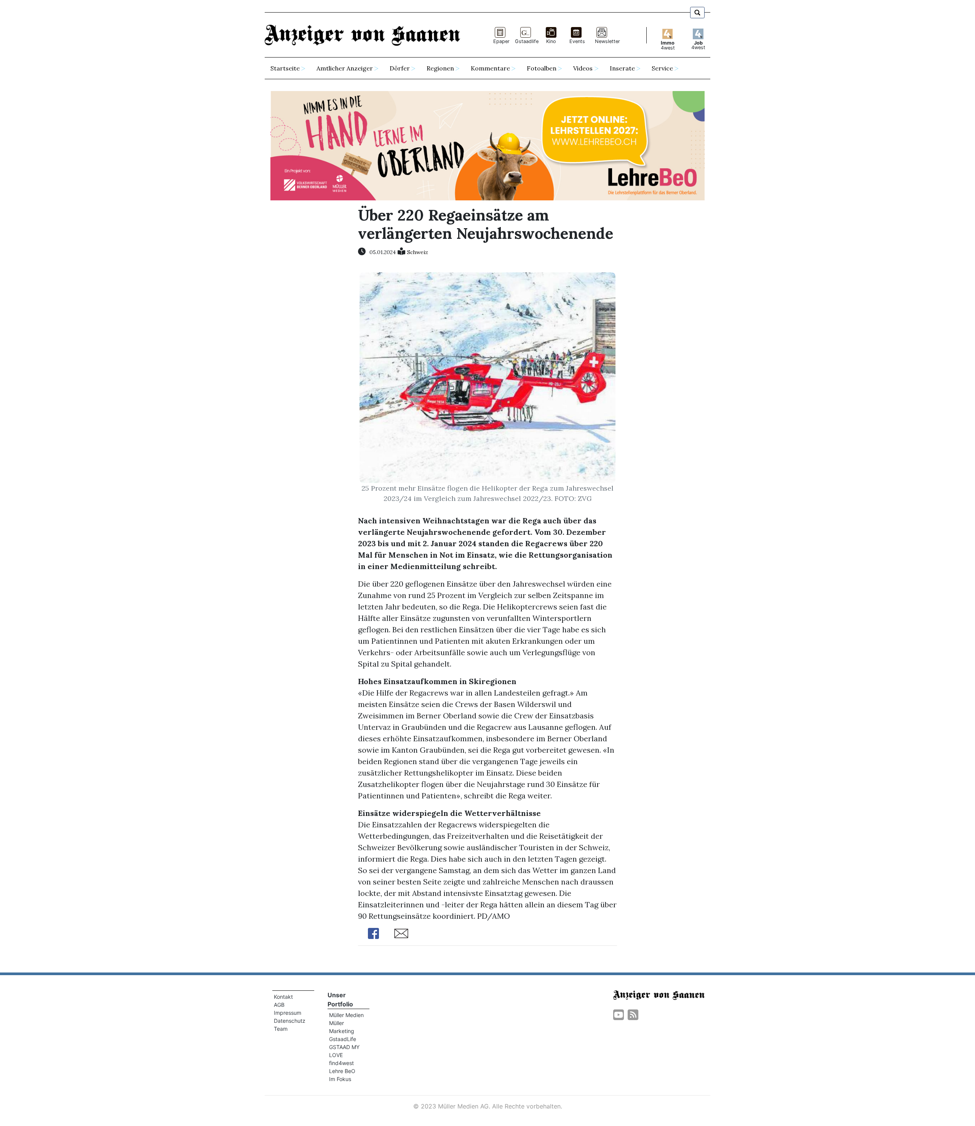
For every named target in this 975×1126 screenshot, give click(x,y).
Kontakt (283, 996)
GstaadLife (342, 1039)
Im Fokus (340, 1079)
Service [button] (662, 68)
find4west (341, 1063)
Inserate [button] (622, 68)
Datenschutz (289, 1020)
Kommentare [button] (490, 68)
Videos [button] (583, 68)
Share (373, 933)
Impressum (287, 1012)
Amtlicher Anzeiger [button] (344, 68)
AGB (279, 1004)
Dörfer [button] (400, 68)
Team (281, 1028)
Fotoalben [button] (541, 68)
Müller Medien (346, 1015)
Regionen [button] (440, 68)
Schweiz (417, 252)
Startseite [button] (285, 68)
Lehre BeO (342, 1071)
